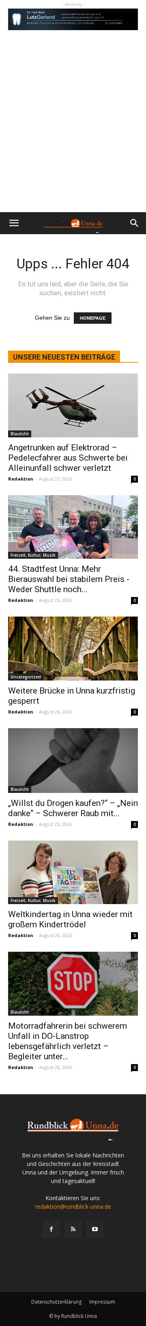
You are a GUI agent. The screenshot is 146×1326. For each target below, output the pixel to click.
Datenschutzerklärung (56, 1301)
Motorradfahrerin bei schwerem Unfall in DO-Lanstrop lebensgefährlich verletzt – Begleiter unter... (67, 1041)
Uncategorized (26, 677)
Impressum (102, 1301)
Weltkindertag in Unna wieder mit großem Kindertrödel (70, 919)
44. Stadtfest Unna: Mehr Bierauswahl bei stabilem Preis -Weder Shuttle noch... (68, 579)
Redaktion (20, 479)
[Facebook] (51, 1229)
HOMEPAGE (92, 318)
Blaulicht (20, 434)
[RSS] (73, 1229)
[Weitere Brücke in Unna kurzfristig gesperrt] (73, 649)
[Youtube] (95, 1229)
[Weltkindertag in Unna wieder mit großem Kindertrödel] (73, 872)
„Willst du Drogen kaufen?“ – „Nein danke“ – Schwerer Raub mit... (73, 808)
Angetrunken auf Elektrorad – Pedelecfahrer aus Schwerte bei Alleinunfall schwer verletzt (68, 458)
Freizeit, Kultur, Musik (33, 555)
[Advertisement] (73, 134)
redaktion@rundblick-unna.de (73, 1206)
